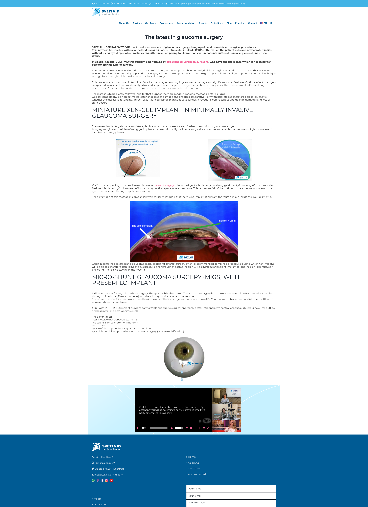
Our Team (194, 468)
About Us (193, 462)
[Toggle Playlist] (204, 428)
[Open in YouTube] (191, 428)
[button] (271, 23)
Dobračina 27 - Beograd (142, 3)
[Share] (187, 428)
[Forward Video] (200, 428)
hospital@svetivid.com (168, 3)
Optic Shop (101, 504)
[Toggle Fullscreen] (208, 428)
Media (97, 498)
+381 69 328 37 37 (120, 3)
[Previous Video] (195, 428)
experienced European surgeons (187, 61)
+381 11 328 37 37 (101, 3)
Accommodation (198, 474)
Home (192, 456)
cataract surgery (164, 185)
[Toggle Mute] (171, 428)
